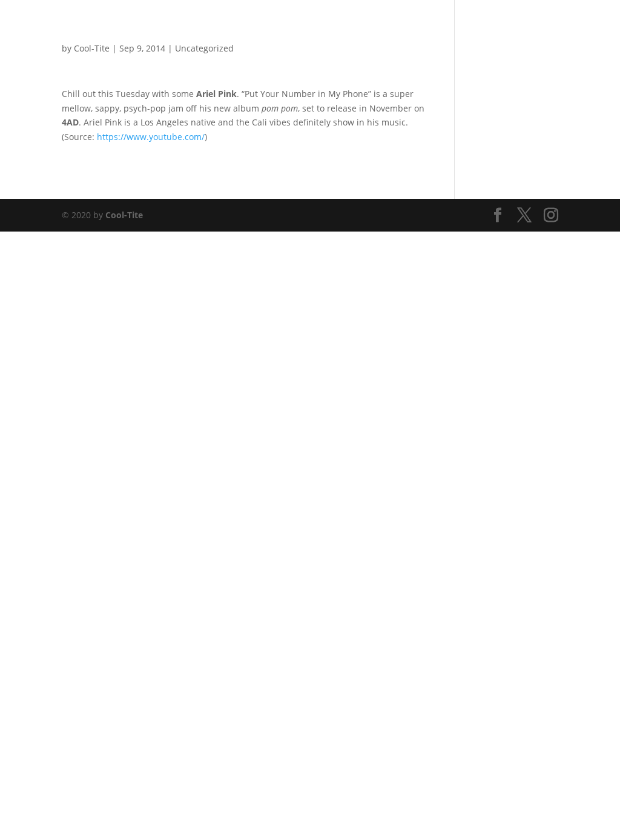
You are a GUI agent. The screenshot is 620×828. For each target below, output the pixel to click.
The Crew (486, 25)
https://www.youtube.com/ (151, 136)
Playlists (401, 25)
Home (275, 25)
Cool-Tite (124, 215)
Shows (358, 25)
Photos (316, 25)
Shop (442, 25)
